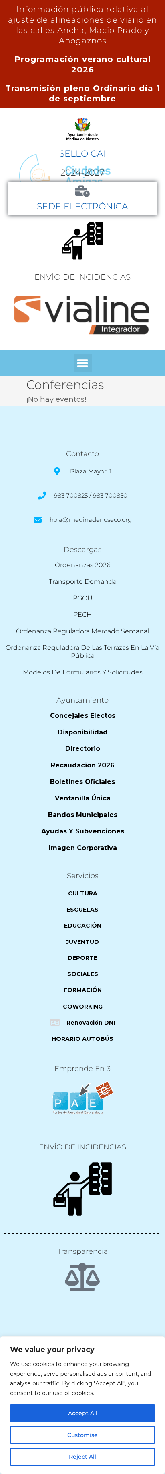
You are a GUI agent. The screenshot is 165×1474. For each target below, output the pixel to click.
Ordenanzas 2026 (83, 565)
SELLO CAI (82, 153)
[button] (83, 363)
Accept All (82, 1413)
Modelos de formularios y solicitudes (83, 672)
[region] (82, 1405)
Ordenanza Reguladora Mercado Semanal (82, 631)
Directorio (82, 749)
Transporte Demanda (83, 581)
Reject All (82, 1456)
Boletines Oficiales (82, 782)
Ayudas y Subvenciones (82, 831)
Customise (82, 1435)
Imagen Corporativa (82, 848)
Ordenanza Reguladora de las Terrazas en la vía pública (82, 651)
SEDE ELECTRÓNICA (82, 206)
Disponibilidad (83, 732)
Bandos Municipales (82, 815)
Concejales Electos (82, 715)
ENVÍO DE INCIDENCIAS (82, 277)
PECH (82, 614)
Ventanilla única (83, 798)
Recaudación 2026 (83, 765)
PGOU (83, 598)
